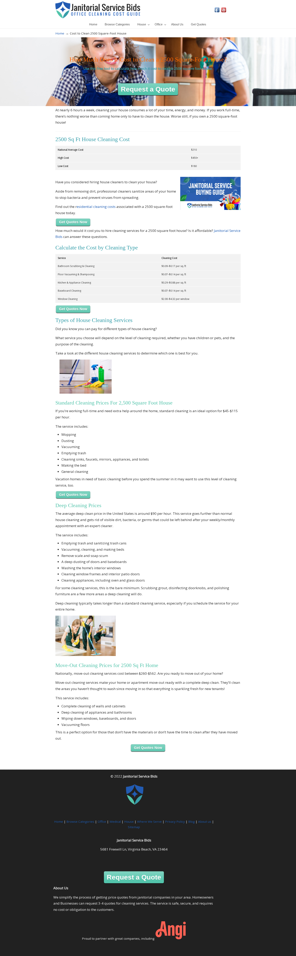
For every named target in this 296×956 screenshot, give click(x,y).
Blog (191, 821)
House (129, 821)
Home (59, 33)
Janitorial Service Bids (97, 9)
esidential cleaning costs (96, 206)
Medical (115, 821)
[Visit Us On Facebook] (217, 11)
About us (204, 821)
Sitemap (134, 827)
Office (102, 821)
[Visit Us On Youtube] (223, 11)
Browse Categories (80, 821)
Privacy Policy (175, 821)
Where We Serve (149, 821)
